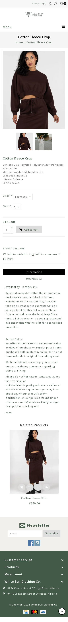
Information (34, 272)
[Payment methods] (26, 611)
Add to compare (46, 254)
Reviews (34, 278)
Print (10, 259)
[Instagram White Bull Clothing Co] (37, 543)
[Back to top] (61, 611)
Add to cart (21, 487)
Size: (7, 206)
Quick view (46, 487)
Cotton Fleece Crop (39, 42)
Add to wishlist (17, 254)
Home (20, 42)
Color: (7, 195)
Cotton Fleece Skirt (34, 498)
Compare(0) (39, 3)
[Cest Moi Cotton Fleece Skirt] (34, 462)
